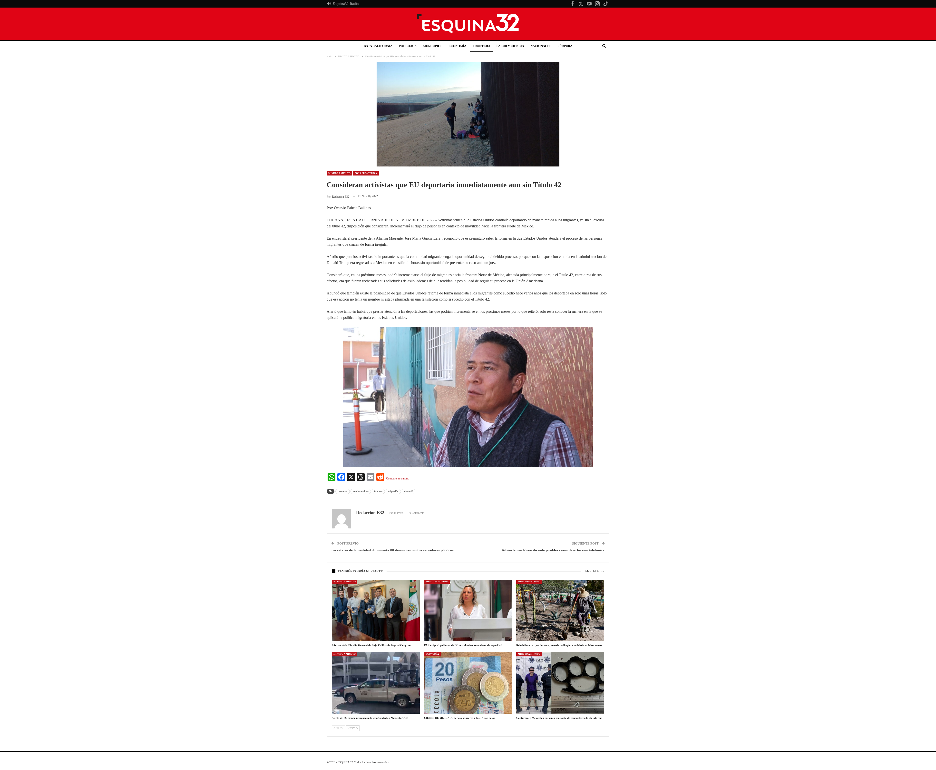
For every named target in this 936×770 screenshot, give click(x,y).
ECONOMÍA (432, 654)
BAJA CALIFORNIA (378, 46)
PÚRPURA (564, 46)
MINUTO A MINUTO (339, 173)
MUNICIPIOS (432, 46)
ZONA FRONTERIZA (366, 173)
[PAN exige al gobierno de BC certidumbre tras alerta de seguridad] (468, 610)
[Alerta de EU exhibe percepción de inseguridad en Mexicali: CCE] (376, 682)
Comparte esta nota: (397, 478)
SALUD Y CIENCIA (510, 46)
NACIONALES (540, 46)
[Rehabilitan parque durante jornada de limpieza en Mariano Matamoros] (560, 610)
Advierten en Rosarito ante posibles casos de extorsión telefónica (553, 550)
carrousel (342, 491)
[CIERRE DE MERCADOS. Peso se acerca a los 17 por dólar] (468, 682)
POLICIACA (408, 46)
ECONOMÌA (457, 46)
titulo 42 (408, 491)
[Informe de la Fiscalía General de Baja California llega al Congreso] (376, 610)
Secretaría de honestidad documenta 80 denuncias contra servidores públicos (393, 550)
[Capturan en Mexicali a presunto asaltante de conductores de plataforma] (560, 682)
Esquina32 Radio (346, 4)
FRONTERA (481, 46)
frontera (378, 491)
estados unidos (361, 491)
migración (393, 491)
